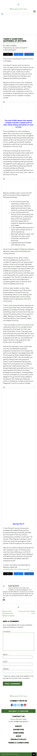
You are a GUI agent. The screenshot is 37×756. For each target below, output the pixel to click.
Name (5, 654)
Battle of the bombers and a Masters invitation (8, 613)
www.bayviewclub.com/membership (16, 569)
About (18, 726)
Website (6, 669)
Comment (7, 631)
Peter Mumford (10, 42)
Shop (18, 736)
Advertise (18, 730)
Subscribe (18, 733)
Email (5, 662)
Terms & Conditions (18, 743)
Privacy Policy (18, 739)
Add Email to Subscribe (18, 711)
